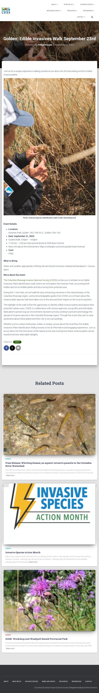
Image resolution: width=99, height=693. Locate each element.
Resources (71, 11)
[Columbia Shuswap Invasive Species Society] (6, 11)
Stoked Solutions (90, 688)
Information (88, 11)
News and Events (53, 11)
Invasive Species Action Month (22, 552)
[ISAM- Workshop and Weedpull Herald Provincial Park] (49, 600)
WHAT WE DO (68, 4)
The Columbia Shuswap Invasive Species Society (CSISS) (31, 280)
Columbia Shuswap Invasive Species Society (51, 688)
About (54, 4)
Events (17, 342)
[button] (57, 4)
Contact (80, 17)
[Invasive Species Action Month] (49, 514)
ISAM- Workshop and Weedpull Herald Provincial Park (36, 638)
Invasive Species (86, 4)
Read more (10, 475)
